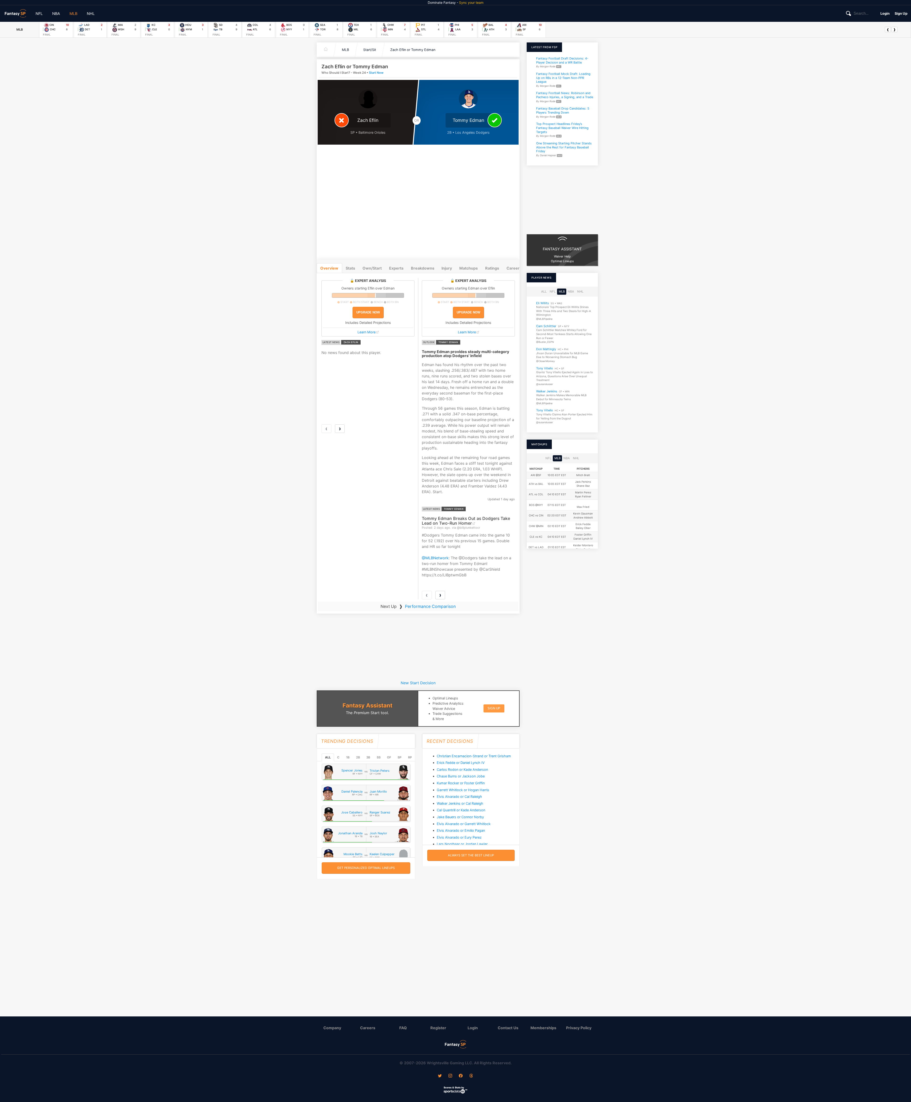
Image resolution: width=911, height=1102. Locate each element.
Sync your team (471, 2)
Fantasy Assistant (367, 705)
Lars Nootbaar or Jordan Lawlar (462, 844)
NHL (91, 13)
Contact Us (508, 1027)
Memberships (543, 1027)
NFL (39, 13)
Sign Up (901, 13)
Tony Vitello (544, 368)
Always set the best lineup (471, 855)
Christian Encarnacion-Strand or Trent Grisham (474, 756)
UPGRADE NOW (368, 312)
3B (368, 757)
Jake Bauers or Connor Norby (460, 817)
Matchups (468, 268)
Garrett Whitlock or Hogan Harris (463, 790)
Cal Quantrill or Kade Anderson (461, 810)
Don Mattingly (546, 349)
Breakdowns (422, 268)
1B (347, 757)
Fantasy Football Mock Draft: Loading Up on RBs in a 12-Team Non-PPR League (563, 77)
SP (399, 757)
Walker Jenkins (546, 391)
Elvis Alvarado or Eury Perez (459, 837)
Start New (376, 72)
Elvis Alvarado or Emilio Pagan (461, 830)
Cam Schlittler (546, 326)
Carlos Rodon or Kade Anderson (462, 769)
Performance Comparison (430, 606)
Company (332, 1027)
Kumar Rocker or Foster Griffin (461, 783)
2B (358, 757)
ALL (328, 757)
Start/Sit (369, 50)
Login (885, 13)
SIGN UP (494, 708)
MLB (73, 13)
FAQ (403, 1027)
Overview (329, 268)
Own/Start (372, 268)
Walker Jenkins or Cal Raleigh (460, 803)
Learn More (367, 332)
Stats (350, 268)
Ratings (492, 268)
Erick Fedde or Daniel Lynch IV (461, 763)
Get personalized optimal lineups (366, 868)
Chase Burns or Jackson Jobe (461, 776)
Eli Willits (542, 303)
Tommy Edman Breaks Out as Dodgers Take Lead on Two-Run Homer (466, 520)
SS (379, 757)
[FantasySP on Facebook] (461, 1076)
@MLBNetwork (435, 558)
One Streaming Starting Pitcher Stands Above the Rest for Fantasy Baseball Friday (564, 147)
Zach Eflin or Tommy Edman (412, 50)
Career (513, 268)
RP (410, 757)
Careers (367, 1027)
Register (438, 1027)
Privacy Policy (578, 1027)
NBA (56, 13)
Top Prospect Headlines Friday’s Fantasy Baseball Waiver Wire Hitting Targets (562, 127)
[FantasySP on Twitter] (440, 1076)
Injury (447, 268)
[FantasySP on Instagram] (450, 1076)
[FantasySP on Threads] (471, 1076)
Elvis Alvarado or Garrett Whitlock (464, 824)
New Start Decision (418, 682)
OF (389, 757)
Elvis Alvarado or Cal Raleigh (459, 796)
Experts (396, 268)
